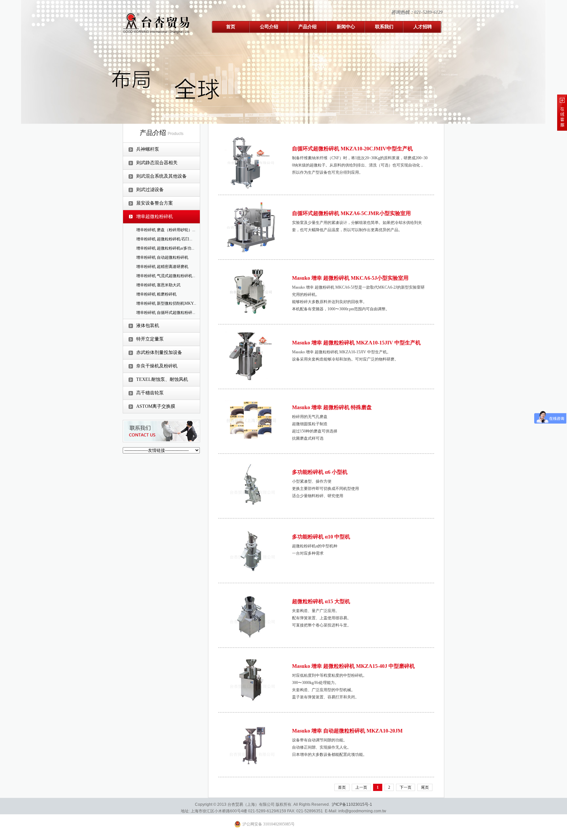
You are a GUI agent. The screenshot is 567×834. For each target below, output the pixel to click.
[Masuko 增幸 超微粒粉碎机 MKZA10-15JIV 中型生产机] (251, 356)
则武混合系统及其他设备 (161, 176)
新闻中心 (346, 26)
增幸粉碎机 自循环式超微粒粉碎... (165, 312)
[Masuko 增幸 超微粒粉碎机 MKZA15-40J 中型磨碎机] (251, 679)
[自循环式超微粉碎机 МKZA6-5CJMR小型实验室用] (251, 227)
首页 (230, 26)
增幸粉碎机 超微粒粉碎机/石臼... (164, 239)
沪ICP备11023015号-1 (352, 804)
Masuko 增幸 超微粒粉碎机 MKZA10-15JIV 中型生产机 (356, 342)
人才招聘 (422, 26)
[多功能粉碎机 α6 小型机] (251, 485)
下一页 (405, 787)
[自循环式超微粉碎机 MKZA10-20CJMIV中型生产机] (251, 162)
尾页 (425, 787)
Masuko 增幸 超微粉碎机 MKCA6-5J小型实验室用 (350, 278)
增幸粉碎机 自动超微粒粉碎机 (162, 257)
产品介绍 (307, 26)
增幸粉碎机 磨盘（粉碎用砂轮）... (165, 230)
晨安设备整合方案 (154, 203)
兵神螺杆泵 (147, 149)
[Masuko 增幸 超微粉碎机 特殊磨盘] (251, 421)
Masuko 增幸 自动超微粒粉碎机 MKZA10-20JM (347, 731)
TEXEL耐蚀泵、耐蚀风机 (162, 379)
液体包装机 (147, 325)
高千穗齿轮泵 (150, 392)
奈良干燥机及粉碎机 (157, 365)
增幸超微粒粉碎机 (154, 216)
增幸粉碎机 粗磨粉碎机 (156, 294)
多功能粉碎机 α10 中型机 (321, 536)
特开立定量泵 (150, 339)
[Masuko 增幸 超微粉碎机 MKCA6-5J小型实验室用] (251, 291)
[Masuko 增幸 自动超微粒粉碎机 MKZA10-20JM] (251, 744)
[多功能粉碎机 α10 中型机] (251, 550)
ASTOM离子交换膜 (155, 406)
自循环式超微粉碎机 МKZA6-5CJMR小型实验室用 (351, 213)
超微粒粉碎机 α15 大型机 (321, 601)
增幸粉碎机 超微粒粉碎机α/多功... (165, 248)
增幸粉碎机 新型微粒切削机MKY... (166, 303)
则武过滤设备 (150, 189)
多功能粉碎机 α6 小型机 (319, 472)
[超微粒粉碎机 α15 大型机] (251, 615)
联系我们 (384, 26)
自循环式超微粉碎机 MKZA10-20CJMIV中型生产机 (352, 148)
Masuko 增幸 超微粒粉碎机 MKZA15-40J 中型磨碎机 (353, 666)
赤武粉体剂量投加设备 (159, 352)
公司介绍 (269, 26)
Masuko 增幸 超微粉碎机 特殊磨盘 (332, 407)
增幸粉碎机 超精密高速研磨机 (162, 266)
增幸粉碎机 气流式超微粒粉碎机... (165, 276)
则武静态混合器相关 (157, 162)
